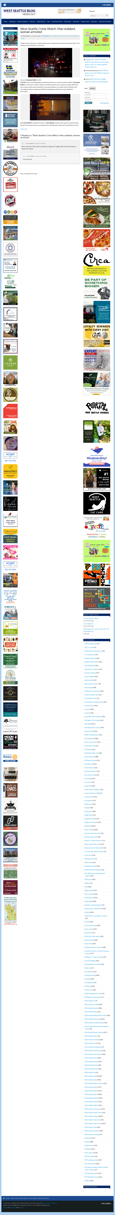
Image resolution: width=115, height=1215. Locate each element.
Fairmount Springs (91, 760)
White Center (89, 1145)
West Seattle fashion (91, 1036)
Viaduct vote (89, 990)
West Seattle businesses (92, 1019)
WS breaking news (91, 1160)
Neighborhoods (90, 866)
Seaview (87, 922)
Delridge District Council (93, 728)
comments (13, 1207)
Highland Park (89, 819)
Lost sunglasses (88, 624)
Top (22, 1207)
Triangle (87, 979)
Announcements (90, 673)
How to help (89, 830)
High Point (88, 815)
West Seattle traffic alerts (93, 1124)
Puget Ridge (88, 901)
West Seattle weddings (92, 1135)
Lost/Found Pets (57, 21)
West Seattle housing (91, 1062)
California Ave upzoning (93, 691)
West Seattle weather (91, 1131)
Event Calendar (22, 21)
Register (92, 88)
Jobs (48, 21)
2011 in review (89, 647)
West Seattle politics (91, 1098)
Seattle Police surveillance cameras (96, 916)
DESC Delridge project (92, 735)
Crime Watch (41, 21)
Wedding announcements (93, 997)
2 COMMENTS (46, 36)
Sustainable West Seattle (92, 964)
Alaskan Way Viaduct (91, 662)
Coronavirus (89, 706)
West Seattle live (90, 1073)
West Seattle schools (91, 1116)
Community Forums (105, 21)
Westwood (88, 1138)
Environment (89, 757)
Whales (87, 1142)
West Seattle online (91, 1080)
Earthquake (88, 749)
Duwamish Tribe (90, 746)
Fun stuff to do (89, 775)
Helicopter (88, 811)
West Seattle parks (91, 1087)
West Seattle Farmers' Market (94, 1032)
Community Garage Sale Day (94, 702)
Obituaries (67, 21)
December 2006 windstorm (93, 717)
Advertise (12, 21)
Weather (94, 21)
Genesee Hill (89, 797)
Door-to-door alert (91, 742)
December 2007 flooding (93, 720)
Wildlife (87, 1149)
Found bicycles (90, 768)
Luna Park (88, 855)
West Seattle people (91, 1091)
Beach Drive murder (91, 684)
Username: (87, 92)
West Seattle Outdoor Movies (94, 1083)
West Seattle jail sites (91, 1065)
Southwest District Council (93, 947)
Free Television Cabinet (90, 618)
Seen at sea (88, 929)
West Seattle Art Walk (92, 1004)
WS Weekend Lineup (91, 1177)
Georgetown (89, 800)
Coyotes (87, 709)
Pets (86, 887)
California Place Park (92, 695)
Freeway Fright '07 (91, 771)
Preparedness (89, 898)
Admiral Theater (90, 658)
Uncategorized (89, 983)
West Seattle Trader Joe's (93, 1120)
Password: (87, 97)
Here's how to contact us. (50, 1203)
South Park (88, 944)
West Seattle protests (91, 1102)
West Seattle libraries (91, 1069)
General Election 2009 (92, 793)
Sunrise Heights (90, 961)
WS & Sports (89, 1153)
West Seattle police (91, 1094)
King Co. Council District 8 (93, 841)
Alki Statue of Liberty (92, 669)
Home (5, 21)
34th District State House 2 (93, 651)
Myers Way (88, 862)
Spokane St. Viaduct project (94, 957)
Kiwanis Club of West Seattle (94, 848)
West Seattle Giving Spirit (93, 1047)
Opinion (87, 883)
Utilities (87, 986)
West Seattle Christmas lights (94, 1023)
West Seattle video (90, 1127)
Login (85, 88)
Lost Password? (104, 103)
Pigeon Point (89, 890)
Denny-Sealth (89, 731)
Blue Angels (89, 688)
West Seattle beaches (91, 1008)
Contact (32, 21)
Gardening (88, 779)
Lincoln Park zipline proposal (94, 852)
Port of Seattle (89, 894)
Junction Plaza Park (91, 837)
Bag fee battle (89, 680)
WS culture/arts (90, 1164)
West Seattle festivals (91, 1040)
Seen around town (91, 926)
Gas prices (88, 782)
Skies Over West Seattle (92, 936)
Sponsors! (76, 21)
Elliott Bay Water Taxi (92, 753)
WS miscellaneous (91, 1173)
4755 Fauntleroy (90, 655)
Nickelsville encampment (93, 870)
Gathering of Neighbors (92, 790)
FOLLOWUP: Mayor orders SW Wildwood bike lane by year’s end (97, 73)
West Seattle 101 (90, 1001)
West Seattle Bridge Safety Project (95, 1015)
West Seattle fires (90, 1043)
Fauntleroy (88, 764)
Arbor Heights (89, 677)
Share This (24, 129)
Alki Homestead (90, 666)
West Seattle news (64, 36)
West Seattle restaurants (92, 1109)
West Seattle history (91, 1058)
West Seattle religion (91, 1105)
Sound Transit (89, 940)
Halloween (88, 804)
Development (89, 739)
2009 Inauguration (91, 644)
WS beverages (89, 1156)
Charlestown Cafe (90, 698)
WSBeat (87, 1181)
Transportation (90, 975)
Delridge (87, 724)
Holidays (88, 826)
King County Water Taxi (92, 844)
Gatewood (88, 786)
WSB (24, 156)
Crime (55, 36)
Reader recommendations (93, 905)
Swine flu (88, 968)
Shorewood (88, 933)
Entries (5, 1207)
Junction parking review (93, 833)
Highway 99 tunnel (91, 822)
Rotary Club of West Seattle (93, 909)
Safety (87, 912)
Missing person (90, 859)
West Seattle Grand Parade (93, 1051)
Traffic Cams (85, 21)
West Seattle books (91, 1012)
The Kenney (89, 972)
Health (87, 808)
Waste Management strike (93, 994)
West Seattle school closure (93, 1113)
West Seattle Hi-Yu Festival (93, 1054)
